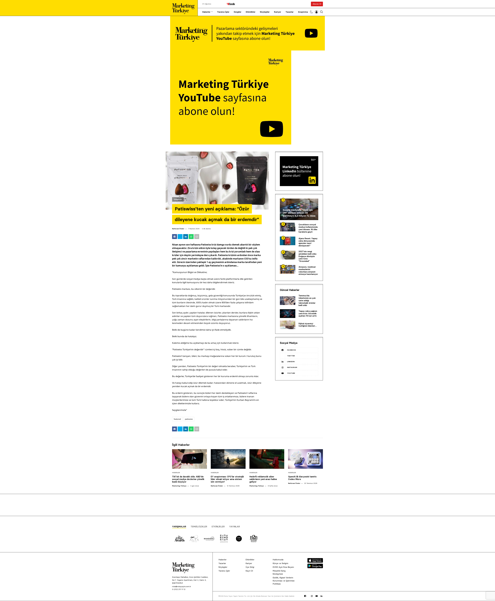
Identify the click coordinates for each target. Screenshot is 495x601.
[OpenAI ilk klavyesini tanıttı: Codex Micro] (305, 459)
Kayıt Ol (249, 571)
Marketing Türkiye (179, 486)
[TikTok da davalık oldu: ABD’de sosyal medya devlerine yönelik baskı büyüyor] (189, 459)
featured (177, 419)
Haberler (206, 12)
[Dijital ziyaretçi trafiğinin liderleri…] (287, 325)
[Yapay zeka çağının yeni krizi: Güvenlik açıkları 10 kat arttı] (287, 313)
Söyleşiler (265, 12)
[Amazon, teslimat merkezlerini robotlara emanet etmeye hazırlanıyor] (287, 269)
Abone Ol (317, 4)
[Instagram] (311, 596)
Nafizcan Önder (178, 229)
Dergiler (237, 12)
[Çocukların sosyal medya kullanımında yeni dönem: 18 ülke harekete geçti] (287, 227)
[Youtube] (316, 596)
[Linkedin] (321, 596)
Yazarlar (290, 12)
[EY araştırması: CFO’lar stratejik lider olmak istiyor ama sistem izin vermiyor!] (228, 459)
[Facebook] (305, 596)
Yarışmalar (179, 526)
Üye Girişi (250, 567)
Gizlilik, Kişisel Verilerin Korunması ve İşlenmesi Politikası (283, 580)
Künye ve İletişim (280, 563)
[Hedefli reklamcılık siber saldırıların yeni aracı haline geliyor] (266, 459)
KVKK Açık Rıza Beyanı (283, 567)
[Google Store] (315, 567)
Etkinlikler (250, 12)
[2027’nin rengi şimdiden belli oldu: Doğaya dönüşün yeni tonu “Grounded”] (287, 255)
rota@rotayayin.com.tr (181, 586)
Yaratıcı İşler (223, 12)
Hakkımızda (278, 559)
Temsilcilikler (199, 526)
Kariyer (277, 12)
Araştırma (303, 12)
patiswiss (189, 419)
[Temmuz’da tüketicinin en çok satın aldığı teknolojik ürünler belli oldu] (287, 300)
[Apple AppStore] (315, 562)
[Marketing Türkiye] (184, 8)
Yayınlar (234, 526)
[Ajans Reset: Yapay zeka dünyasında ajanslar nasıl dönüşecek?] (287, 241)
